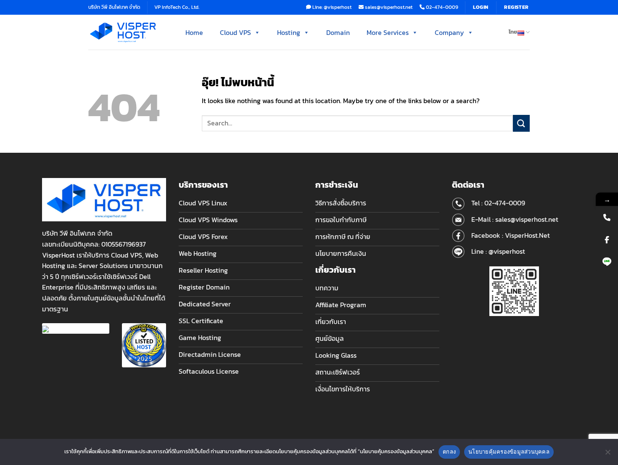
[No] (607, 454)
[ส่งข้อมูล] (521, 123)
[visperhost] (123, 32)
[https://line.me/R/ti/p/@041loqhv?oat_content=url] (607, 261)
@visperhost (507, 251)
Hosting (288, 32)
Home (194, 32)
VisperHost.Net (527, 235)
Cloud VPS (235, 32)
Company (449, 32)
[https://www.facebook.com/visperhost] (607, 239)
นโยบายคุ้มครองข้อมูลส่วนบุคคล (508, 451)
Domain (338, 32)
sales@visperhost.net (526, 219)
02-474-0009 (504, 203)
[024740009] (607, 217)
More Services (388, 32)
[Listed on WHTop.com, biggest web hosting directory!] (144, 344)
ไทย (513, 32)
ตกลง (449, 451)
